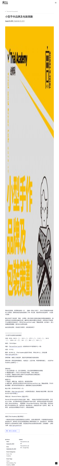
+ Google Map (25, 447)
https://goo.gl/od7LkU (15, 425)
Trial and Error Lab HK (15, 346)
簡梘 (23, 396)
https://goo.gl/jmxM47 (18, 391)
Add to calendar (13, 431)
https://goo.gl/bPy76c (11, 354)
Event (7, 454)
